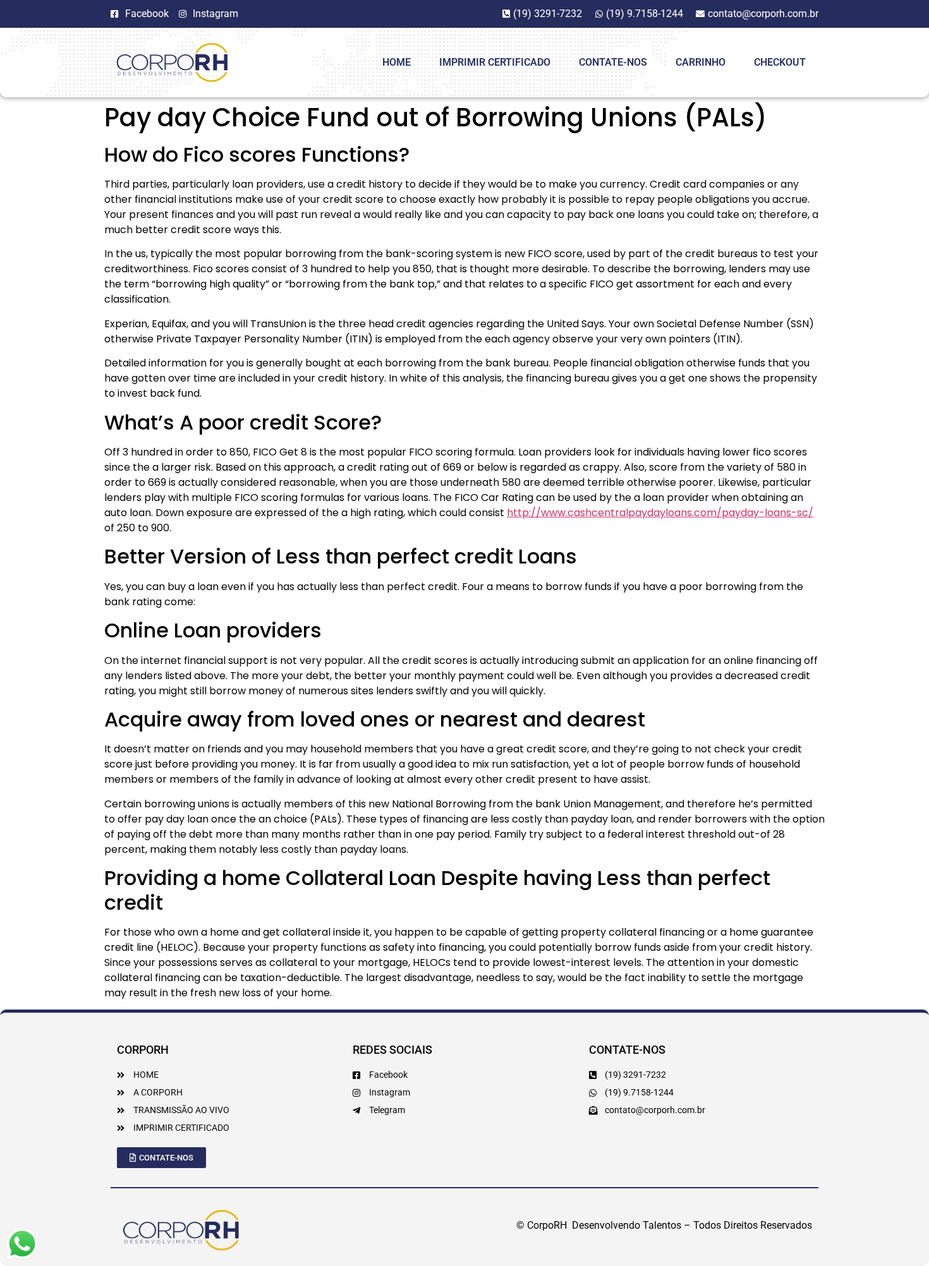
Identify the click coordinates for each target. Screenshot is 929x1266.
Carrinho (701, 62)
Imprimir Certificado (494, 62)
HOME (396, 62)
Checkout (780, 62)
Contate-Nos (613, 62)
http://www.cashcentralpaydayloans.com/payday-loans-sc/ (660, 512)
